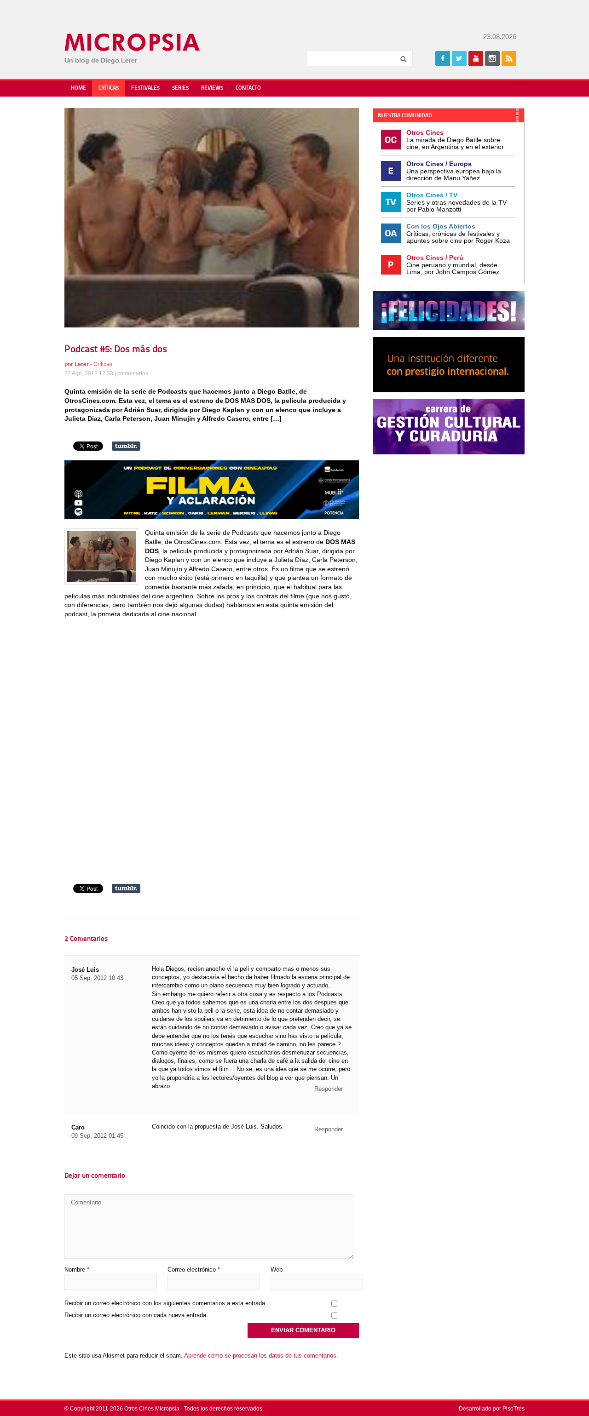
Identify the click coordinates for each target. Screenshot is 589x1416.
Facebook (442, 58)
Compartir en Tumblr (126, 446)
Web (277, 1269)
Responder (328, 1088)
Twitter (459, 58)
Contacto (248, 88)
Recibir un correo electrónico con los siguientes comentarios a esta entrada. (165, 1303)
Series (180, 88)
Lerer (82, 364)
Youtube (475, 58)
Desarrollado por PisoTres (492, 1408)
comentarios (132, 373)
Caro (78, 1127)
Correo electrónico (193, 1269)
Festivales (145, 88)
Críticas (108, 88)
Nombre (76, 1269)
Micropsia (132, 42)
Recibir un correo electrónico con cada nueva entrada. (136, 1315)
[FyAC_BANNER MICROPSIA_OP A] (211, 517)
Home (78, 88)
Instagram (492, 58)
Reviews (212, 88)
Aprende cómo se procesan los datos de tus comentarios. (261, 1355)
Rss (509, 58)
